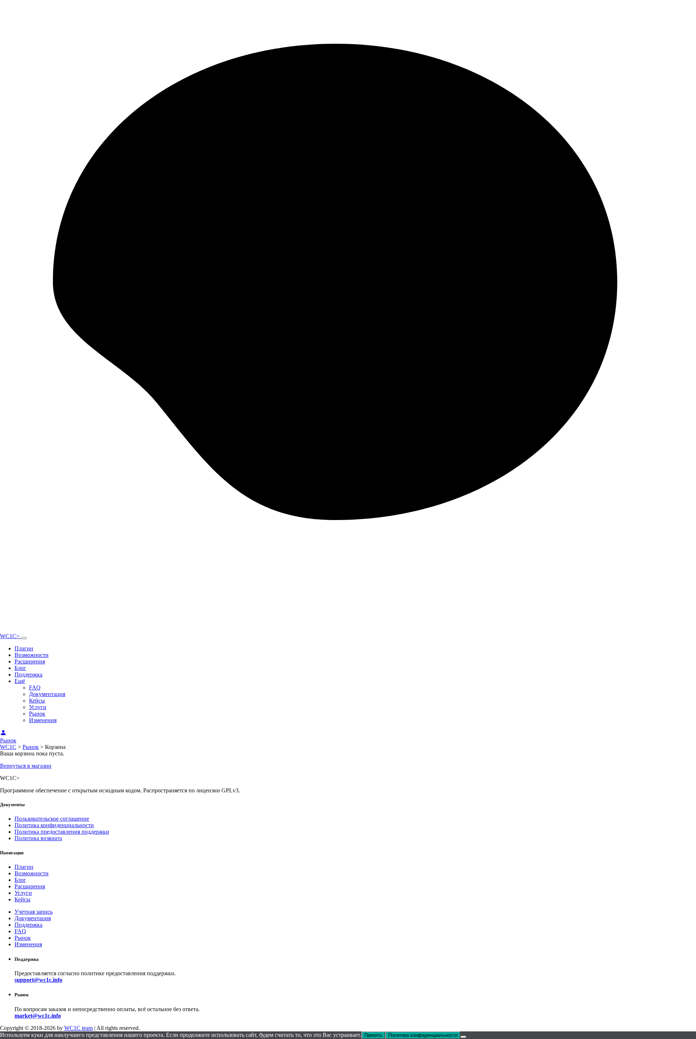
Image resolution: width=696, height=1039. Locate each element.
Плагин (23, 648)
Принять (373, 1035)
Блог (20, 668)
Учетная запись (33, 912)
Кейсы (37, 700)
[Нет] (463, 1037)
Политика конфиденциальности (54, 825)
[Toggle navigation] (24, 638)
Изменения (43, 720)
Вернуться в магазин (25, 766)
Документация (47, 694)
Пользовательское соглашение (51, 819)
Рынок (37, 714)
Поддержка (28, 674)
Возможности (31, 655)
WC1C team (78, 1028)
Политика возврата (38, 838)
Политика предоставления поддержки (61, 832)
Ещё (19, 681)
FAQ (35, 687)
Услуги (37, 707)
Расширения (29, 661)
